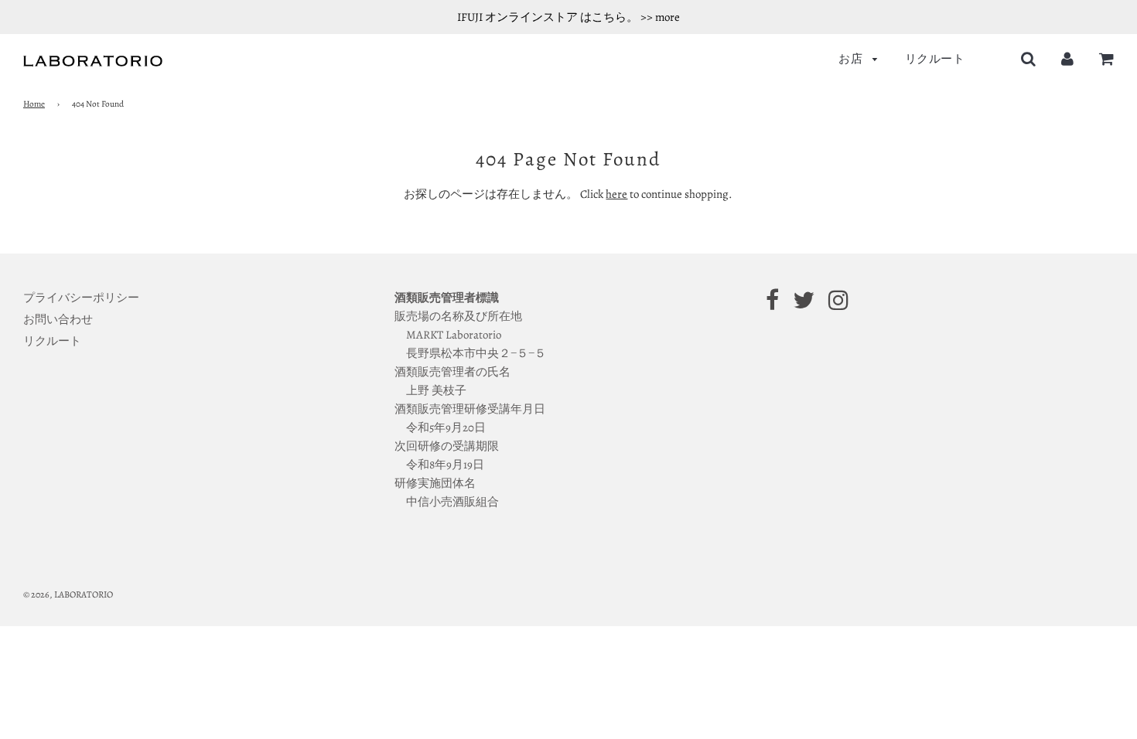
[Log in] (1067, 58)
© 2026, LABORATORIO (68, 594)
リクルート (935, 58)
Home (34, 104)
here (616, 194)
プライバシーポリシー (81, 297)
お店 (852, 58)
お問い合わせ (58, 319)
